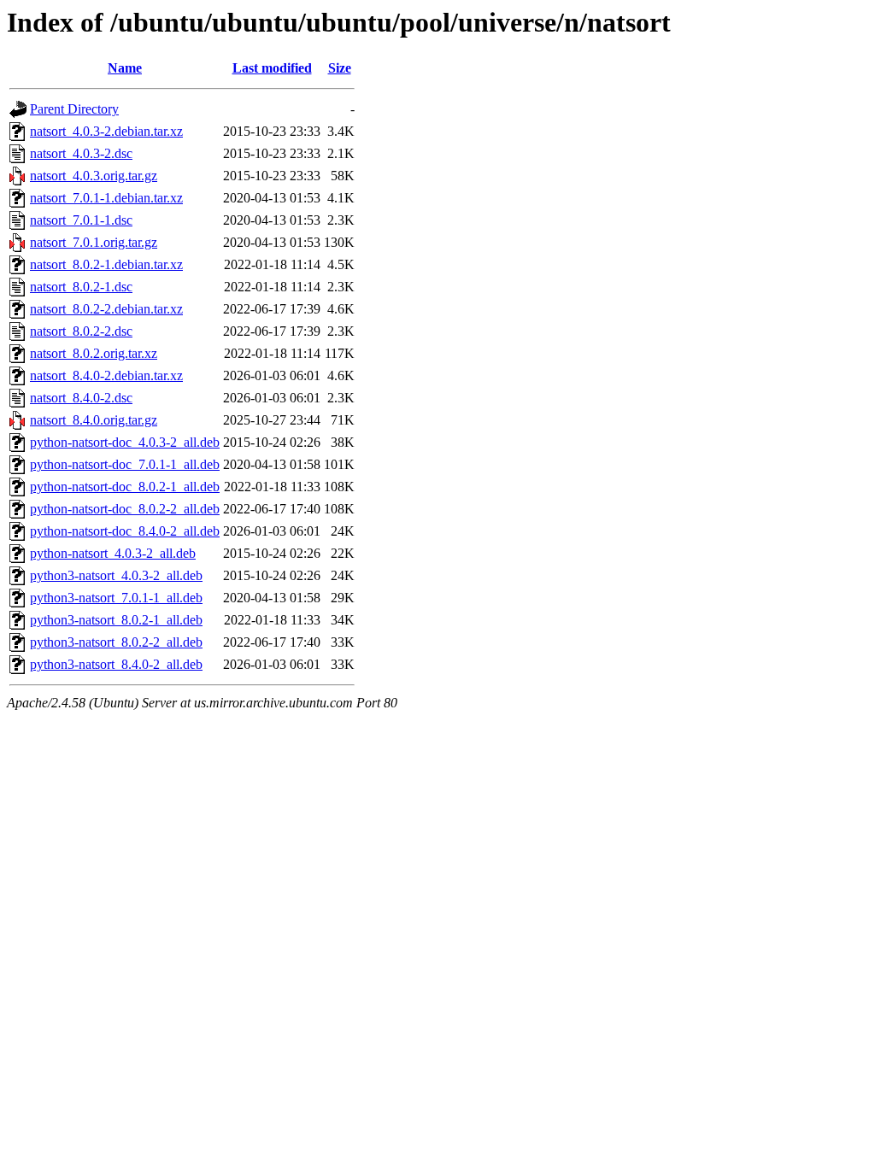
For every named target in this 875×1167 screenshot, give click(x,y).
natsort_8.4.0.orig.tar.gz (93, 420)
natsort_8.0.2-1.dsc (81, 286)
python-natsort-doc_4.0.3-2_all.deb (125, 442)
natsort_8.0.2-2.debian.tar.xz (106, 309)
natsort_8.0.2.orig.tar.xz (93, 353)
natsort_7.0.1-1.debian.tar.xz (106, 198)
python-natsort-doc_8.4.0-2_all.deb (125, 531)
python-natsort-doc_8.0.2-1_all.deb (125, 486)
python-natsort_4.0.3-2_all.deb (113, 553)
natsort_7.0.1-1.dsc (81, 220)
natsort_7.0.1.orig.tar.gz (93, 242)
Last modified (272, 68)
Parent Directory (74, 109)
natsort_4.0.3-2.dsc (81, 153)
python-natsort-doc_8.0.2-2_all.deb (125, 508)
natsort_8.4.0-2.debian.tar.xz (106, 375)
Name (125, 68)
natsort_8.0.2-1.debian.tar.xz (106, 264)
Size (339, 68)
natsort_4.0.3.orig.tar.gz (93, 175)
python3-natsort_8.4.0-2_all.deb (116, 664)
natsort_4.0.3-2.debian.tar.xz (106, 131)
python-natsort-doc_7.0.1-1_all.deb (125, 464)
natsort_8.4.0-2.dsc (81, 397)
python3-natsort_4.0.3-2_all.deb (116, 575)
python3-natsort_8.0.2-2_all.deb (116, 642)
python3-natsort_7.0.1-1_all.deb (116, 597)
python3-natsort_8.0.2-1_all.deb (116, 620)
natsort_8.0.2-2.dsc (81, 331)
